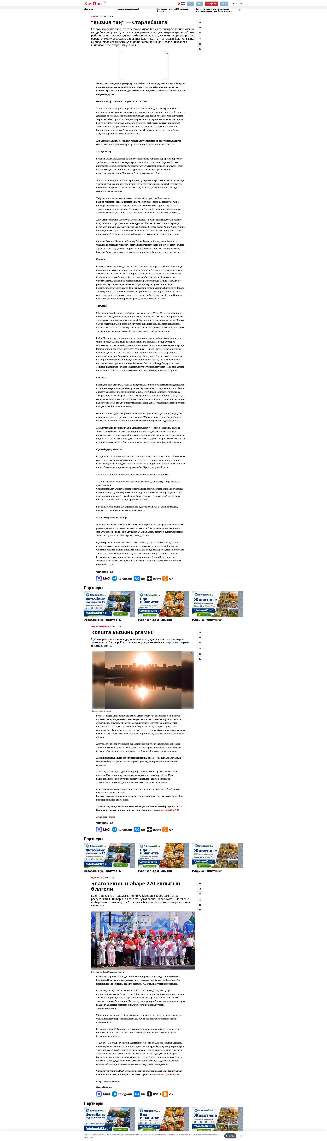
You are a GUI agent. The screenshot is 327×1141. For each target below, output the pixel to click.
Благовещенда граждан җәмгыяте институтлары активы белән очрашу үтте (213, 10)
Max (224, 3)
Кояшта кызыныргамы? (128, 9)
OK (199, 3)
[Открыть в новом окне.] (103, 578)
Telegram (211, 3)
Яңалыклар (96, 878)
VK (190, 3)
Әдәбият (95, 16)
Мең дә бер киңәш (100, 626)
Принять (230, 1136)
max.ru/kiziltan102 (168, 809)
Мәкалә (88, 9)
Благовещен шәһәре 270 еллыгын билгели (172, 10)
